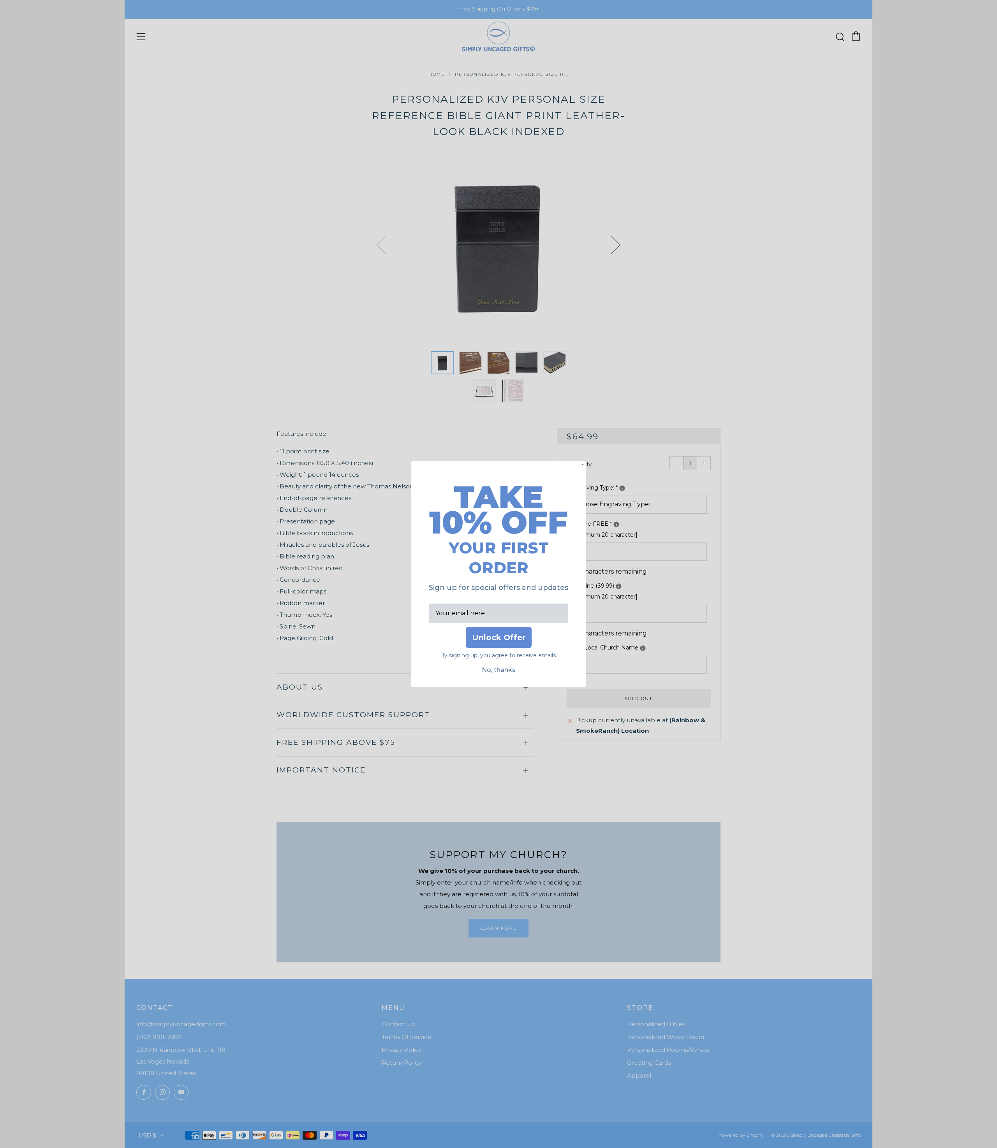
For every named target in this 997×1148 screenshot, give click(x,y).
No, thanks (499, 670)
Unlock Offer (498, 637)
